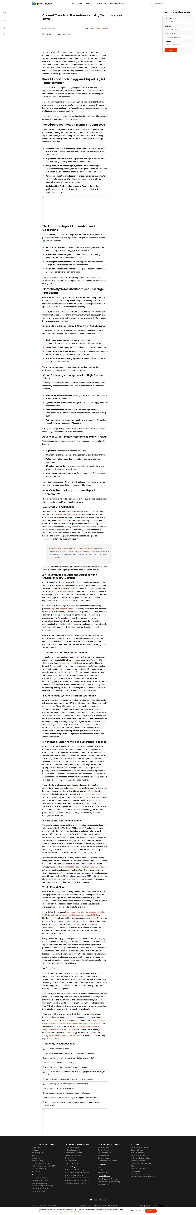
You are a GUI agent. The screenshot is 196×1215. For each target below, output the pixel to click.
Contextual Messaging (72, 1147)
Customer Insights (104, 1158)
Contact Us (158, 3)
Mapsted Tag (70, 1167)
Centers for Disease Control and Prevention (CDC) (72, 548)
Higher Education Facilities (140, 1147)
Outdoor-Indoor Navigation (40, 1163)
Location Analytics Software (107, 1161)
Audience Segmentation (73, 1150)
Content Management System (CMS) (44, 1166)
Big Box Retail (135, 1171)
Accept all (150, 1211)
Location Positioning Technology (44, 1144)
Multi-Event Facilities (138, 1153)
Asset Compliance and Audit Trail (75, 1183)
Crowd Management (38, 1191)
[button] (4, 28)
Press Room (52, 1206)
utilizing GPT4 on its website (62, 591)
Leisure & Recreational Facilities (141, 1163)
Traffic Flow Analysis (104, 1147)
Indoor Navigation (37, 1153)
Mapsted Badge (104, 1176)
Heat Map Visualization (39, 1183)
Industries (89, 3)
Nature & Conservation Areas (140, 1174)
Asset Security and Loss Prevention (76, 1178)
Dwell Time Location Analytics (41, 1188)
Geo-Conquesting (71, 1161)
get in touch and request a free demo (64, 1035)
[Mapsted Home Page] (38, 3)
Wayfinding (35, 1155)
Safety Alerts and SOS (105, 1184)
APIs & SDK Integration (39, 1169)
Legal (141, 1206)
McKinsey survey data (67, 663)
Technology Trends (116, 3)
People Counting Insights (40, 1180)
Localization (36, 1171)
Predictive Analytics (104, 1155)
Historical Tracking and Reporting (109, 1182)
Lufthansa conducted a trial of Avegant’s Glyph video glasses (81, 867)
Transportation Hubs (138, 1161)
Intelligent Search (37, 1150)
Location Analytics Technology (109, 1144)
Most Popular (77, 3)
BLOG (48, 3)
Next (171, 50)
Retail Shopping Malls (138, 1155)
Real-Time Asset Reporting (74, 1175)
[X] (95, 1200)
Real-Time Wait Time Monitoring (42, 1186)
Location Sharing (37, 1161)
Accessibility (36, 1158)
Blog (99, 1167)
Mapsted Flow (37, 1175)
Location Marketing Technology (77, 1144)
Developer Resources (105, 1170)
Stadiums (134, 1166)
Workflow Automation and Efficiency (77, 1180)
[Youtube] (91, 1200)
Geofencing (69, 1158)
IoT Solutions (101, 3)
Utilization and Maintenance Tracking (77, 1172)
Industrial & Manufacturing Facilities (143, 1177)
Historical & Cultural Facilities (140, 1158)
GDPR (155, 1206)
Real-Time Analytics (104, 1153)
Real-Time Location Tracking (74, 1170)
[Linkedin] (100, 1200)
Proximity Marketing (71, 1163)
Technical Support (104, 1172)
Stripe (53, 609)
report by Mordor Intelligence (68, 514)
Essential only (136, 1211)
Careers (43, 1206)
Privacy (148, 1206)
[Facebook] (105, 1200)
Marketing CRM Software (73, 1155)
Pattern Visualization (105, 1150)
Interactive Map (37, 1147)
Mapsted (77, 788)
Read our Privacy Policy (72, 1212)
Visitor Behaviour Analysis (40, 1178)
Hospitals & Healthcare (138, 1169)
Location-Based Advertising (74, 1153)
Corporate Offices (137, 1150)
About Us (35, 1206)
